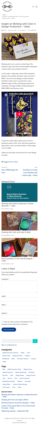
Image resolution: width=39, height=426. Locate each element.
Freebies (27, 356)
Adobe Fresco (28, 369)
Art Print (5, 375)
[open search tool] (33, 6)
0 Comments (32, 30)
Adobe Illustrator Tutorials (10, 353)
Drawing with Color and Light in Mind (16, 232)
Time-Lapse (6, 387)
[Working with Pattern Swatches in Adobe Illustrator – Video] (19, 192)
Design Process (31, 375)
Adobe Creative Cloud (14, 369)
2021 (4, 369)
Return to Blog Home (9, 345)
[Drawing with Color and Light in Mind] (19, 221)
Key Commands (24, 378)
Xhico (5, 30)
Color (11, 162)
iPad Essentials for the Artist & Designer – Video (18, 403)
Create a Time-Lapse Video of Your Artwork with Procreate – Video (18, 407)
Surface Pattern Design (20, 384)
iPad (15, 378)
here (23, 153)
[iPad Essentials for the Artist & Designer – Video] (19, 247)
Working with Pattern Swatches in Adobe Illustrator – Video (19, 396)
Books (22, 353)
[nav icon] (36, 7)
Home (4, 15)
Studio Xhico (6, 384)
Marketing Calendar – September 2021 (15, 411)
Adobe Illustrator (8, 372)
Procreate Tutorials (22, 359)
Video (16, 162)
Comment (6, 279)
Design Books (20, 375)
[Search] (35, 341)
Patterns (19, 381)
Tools (13, 387)
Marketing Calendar (9, 381)
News (13, 359)
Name (4, 296)
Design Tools (6, 356)
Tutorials (22, 30)
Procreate (28, 381)
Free (4, 378)
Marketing (6, 359)
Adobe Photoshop (20, 372)
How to (10, 378)
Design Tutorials (17, 356)
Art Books (31, 372)
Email (4, 305)
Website (4, 313)
